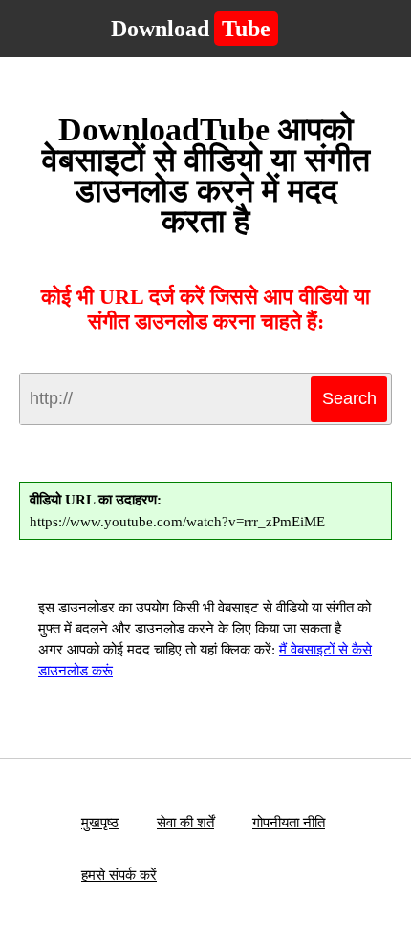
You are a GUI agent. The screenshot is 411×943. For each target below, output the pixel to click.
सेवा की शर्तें (185, 822)
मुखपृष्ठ (100, 822)
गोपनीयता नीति (288, 822)
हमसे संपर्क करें (119, 875)
